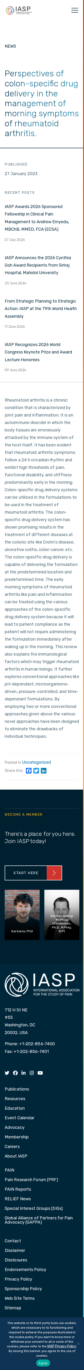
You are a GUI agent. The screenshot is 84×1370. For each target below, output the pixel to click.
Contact (13, 1241)
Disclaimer (15, 1250)
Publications (17, 1089)
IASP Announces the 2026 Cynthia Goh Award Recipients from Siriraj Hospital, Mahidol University (38, 265)
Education (15, 1108)
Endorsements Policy (25, 1270)
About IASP (16, 1156)
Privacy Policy (18, 1279)
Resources (15, 1099)
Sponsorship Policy (23, 1289)
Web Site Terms (20, 1298)
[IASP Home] (19, 10)
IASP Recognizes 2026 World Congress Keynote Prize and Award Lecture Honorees (38, 352)
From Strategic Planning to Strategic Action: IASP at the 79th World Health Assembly (41, 309)
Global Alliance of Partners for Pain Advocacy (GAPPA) (39, 1220)
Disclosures (16, 1260)
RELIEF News (18, 1199)
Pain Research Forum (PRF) (31, 1180)
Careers (12, 1146)
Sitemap (13, 1308)
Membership (17, 1137)
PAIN (9, 1170)
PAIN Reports (18, 1189)
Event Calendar (19, 1118)
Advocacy (14, 1127)
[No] (78, 1343)
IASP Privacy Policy (61, 1346)
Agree (43, 1363)
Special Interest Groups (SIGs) (34, 1208)
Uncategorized (36, 762)
